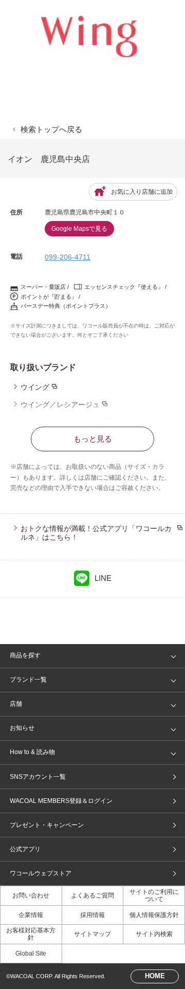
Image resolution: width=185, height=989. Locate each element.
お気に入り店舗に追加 (142, 191)
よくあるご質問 (92, 895)
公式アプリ (25, 849)
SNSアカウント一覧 (38, 776)
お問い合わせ (30, 895)
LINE (103, 578)
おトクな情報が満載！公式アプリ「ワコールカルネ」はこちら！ (96, 532)
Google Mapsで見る (79, 228)
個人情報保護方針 (154, 915)
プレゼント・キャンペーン (47, 825)
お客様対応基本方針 (30, 934)
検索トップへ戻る (51, 129)
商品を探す (25, 655)
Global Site (30, 953)
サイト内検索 (154, 934)
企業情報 (30, 915)
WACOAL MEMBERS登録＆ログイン (61, 800)
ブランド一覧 (28, 679)
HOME (155, 976)
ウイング (35, 387)
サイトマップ (92, 934)
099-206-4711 (67, 257)
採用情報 (92, 915)
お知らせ (22, 727)
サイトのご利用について (154, 895)
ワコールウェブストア (40, 873)
